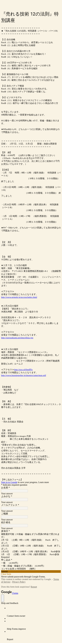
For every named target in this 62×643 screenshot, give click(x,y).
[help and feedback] (2, 598)
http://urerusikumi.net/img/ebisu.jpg (17, 338)
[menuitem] (34, 612)
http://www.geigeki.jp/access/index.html (19, 297)
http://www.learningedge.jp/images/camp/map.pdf (23, 375)
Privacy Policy (19, 582)
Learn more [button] (43, 482)
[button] (31, 571)
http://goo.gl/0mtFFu (23, 369)
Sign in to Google (9, 482)
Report (34, 587)
